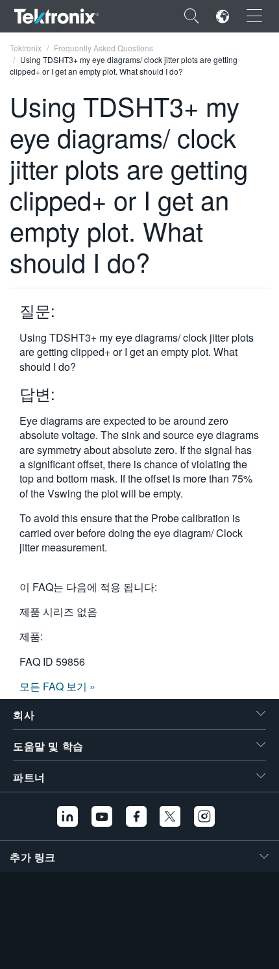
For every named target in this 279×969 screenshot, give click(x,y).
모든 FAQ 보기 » (57, 686)
